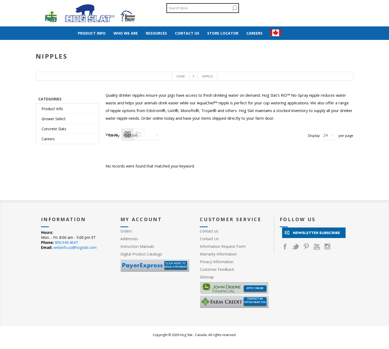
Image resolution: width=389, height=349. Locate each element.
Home (181, 76)
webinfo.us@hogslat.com (75, 247)
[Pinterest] (306, 246)
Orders (126, 231)
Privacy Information (216, 261)
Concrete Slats (54, 128)
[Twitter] (295, 246)
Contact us (209, 231)
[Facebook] (285, 246)
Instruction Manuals (137, 246)
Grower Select (54, 118)
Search (234, 8)
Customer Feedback (217, 269)
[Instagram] (327, 246)
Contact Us (209, 238)
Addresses (129, 238)
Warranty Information (218, 254)
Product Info (52, 108)
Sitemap (207, 277)
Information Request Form (223, 246)
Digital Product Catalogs (141, 254)
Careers (48, 138)
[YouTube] (316, 246)
